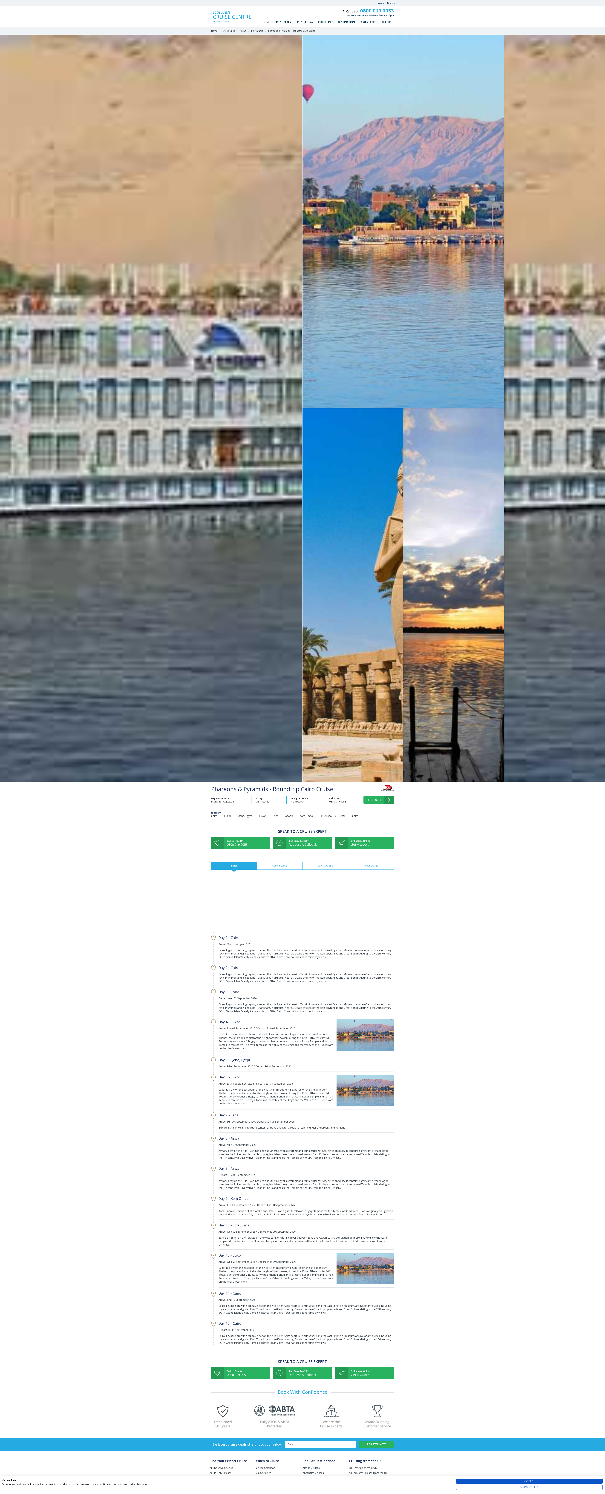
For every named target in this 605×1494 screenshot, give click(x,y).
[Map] (302, 900)
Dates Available (325, 865)
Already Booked (386, 3)
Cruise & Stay (304, 22)
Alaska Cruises (311, 1468)
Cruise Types (369, 22)
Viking (243, 30)
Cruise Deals (283, 22)
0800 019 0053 (337, 801)
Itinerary (234, 865)
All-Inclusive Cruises (221, 1468)
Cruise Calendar (265, 1468)
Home (266, 22)
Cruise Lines (325, 22)
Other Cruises (371, 865)
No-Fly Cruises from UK (363, 1468)
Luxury (387, 22)
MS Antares (257, 30)
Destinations (347, 22)
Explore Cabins (279, 865)
